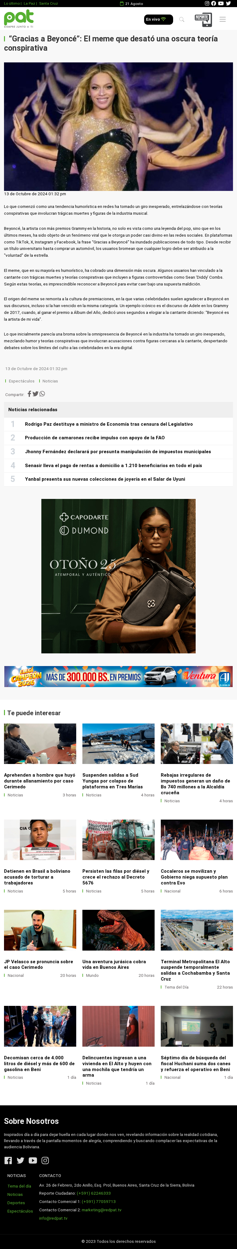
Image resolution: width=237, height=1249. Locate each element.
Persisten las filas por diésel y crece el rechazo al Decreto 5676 (115, 877)
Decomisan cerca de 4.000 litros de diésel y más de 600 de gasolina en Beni (39, 1063)
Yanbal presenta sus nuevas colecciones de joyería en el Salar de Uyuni (105, 479)
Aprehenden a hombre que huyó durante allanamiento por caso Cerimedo (39, 781)
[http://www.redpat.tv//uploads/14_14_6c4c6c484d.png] (197, 1026)
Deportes (16, 1202)
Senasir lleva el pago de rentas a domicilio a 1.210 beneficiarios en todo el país (113, 465)
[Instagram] (207, 3)
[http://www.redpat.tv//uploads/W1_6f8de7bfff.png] (197, 840)
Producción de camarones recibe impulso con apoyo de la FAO (95, 438)
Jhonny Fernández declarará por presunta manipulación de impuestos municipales (118, 451)
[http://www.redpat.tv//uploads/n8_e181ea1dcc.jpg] (197, 930)
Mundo (92, 975)
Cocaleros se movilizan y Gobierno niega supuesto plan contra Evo (194, 877)
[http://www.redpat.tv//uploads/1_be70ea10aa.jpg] (118, 930)
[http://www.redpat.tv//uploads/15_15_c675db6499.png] (118, 1026)
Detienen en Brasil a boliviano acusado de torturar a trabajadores (37, 877)
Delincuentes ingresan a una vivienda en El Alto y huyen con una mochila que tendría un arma (117, 1066)
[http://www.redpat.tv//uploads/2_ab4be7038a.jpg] (40, 930)
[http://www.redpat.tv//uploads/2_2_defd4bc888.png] (197, 744)
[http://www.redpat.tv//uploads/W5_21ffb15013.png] (40, 744)
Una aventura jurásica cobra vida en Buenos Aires (114, 964)
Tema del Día (176, 987)
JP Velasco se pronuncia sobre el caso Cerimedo (38, 964)
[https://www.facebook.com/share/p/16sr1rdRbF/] (118, 676)
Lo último (12, 3)
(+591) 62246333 (94, 1193)
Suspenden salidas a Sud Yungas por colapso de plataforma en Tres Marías (112, 781)
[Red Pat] (18, 18)
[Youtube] (221, 3)
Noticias (50, 381)
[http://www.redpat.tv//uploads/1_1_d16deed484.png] (40, 840)
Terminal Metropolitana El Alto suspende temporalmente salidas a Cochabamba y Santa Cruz (195, 970)
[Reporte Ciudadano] (204, 19)
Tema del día (19, 1186)
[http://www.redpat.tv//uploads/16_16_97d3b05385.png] (40, 1026)
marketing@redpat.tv (102, 1210)
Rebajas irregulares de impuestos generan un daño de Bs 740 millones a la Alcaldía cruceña (195, 783)
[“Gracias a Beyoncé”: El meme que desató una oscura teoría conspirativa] (118, 126)
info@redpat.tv (53, 1218)
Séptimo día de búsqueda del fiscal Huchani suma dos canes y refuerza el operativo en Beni (196, 1063)
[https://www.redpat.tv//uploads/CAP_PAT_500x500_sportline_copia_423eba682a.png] (118, 576)
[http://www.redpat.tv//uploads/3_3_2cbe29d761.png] (118, 744)
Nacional (172, 891)
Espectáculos (22, 381)
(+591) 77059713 (99, 1201)
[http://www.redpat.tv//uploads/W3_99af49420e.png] (118, 840)
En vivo (153, 19)
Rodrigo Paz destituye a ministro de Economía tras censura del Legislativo (109, 424)
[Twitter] (228, 3)
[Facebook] (213, 3)
